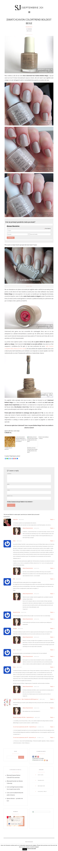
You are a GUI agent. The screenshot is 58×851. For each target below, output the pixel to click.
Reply (51, 519)
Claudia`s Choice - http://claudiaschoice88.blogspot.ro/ (25, 699)
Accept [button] (24, 849)
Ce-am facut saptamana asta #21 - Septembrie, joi (24, 726)
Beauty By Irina (16, 612)
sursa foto (29, 286)
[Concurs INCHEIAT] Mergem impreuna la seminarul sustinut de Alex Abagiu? (21, 439)
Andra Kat (15, 519)
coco (14, 649)
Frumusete (29, 26)
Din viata (40, 774)
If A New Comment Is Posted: (13, 501)
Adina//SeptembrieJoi (28, 528)
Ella (14, 578)
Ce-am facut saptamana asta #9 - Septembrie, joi (24, 737)
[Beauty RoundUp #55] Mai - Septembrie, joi (23, 717)
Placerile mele (42, 791)
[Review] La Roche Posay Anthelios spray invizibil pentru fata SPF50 (32, 450)
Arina (14, 540)
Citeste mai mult (31, 848)
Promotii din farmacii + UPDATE (44, 438)
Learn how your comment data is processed (29, 514)
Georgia (15, 628)
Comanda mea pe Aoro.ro (8, 448)
